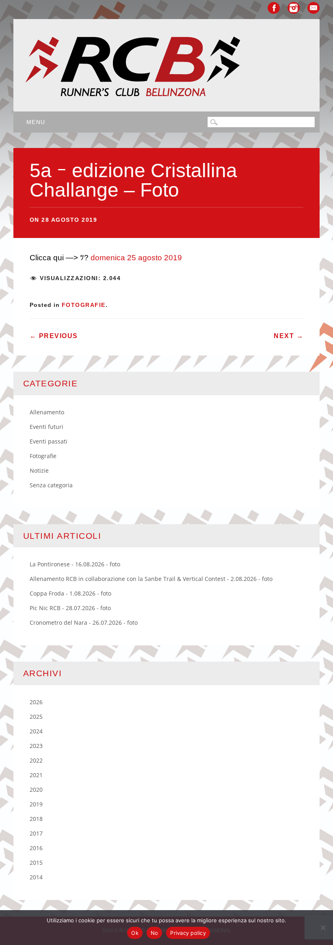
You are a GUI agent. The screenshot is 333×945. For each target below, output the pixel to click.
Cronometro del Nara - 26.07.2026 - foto (84, 622)
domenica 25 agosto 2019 (136, 257)
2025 (36, 716)
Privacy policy (188, 933)
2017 (36, 833)
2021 (36, 775)
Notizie (39, 470)
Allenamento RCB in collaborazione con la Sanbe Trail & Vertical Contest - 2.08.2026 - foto (151, 579)
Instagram (294, 8)
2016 (36, 848)
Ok (134, 933)
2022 (36, 760)
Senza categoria (51, 485)
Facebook (274, 8)
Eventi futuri (46, 427)
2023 (36, 746)
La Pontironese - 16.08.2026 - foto (75, 564)
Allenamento (47, 412)
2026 (36, 702)
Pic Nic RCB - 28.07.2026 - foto (70, 608)
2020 (36, 789)
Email (313, 8)
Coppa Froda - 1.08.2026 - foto (70, 593)
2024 (36, 731)
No (154, 933)
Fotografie (84, 305)
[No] (323, 928)
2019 (36, 804)
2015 (36, 862)
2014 (36, 877)
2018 (36, 819)
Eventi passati (48, 441)
